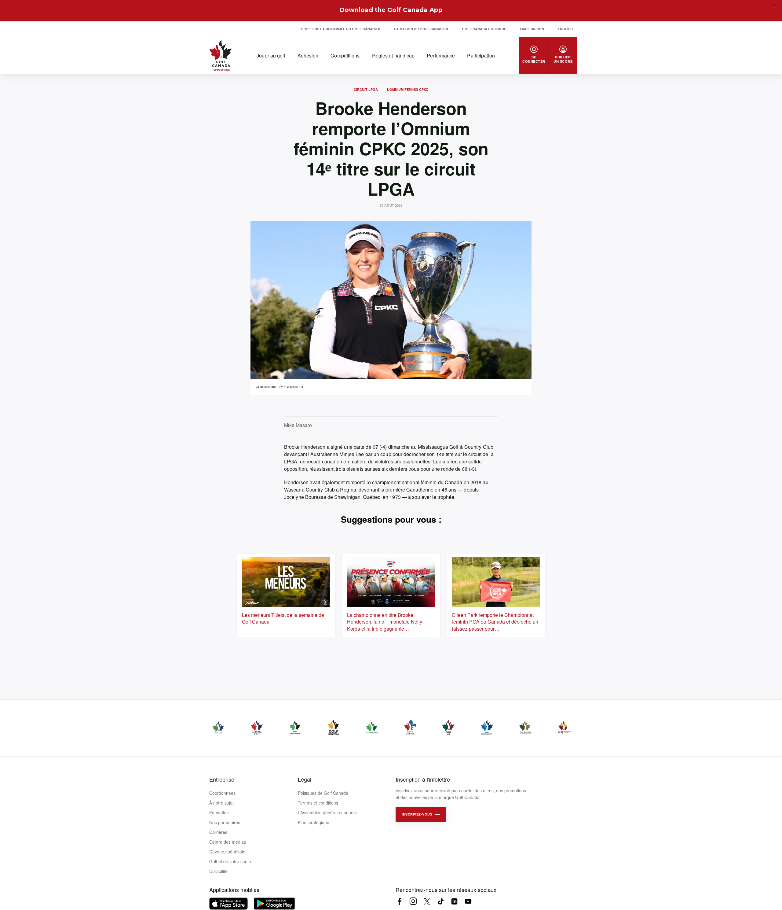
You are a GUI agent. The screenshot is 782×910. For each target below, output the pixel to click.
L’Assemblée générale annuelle (328, 812)
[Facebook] (399, 901)
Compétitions (345, 55)
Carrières (218, 832)
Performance (441, 55)
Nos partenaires (224, 822)
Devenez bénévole (227, 852)
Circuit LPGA (366, 89)
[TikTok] (440, 901)
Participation (481, 55)
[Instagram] (413, 901)
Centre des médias (227, 842)
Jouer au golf (271, 55)
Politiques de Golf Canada (323, 793)
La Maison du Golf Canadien (421, 29)
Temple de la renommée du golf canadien (340, 29)
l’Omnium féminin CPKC (407, 89)
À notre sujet (221, 803)
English (565, 29)
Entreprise (221, 779)
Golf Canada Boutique (484, 29)
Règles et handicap (393, 55)
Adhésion (308, 55)
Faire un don (532, 29)
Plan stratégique (313, 822)
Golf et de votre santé (230, 861)
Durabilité (218, 871)
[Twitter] (427, 901)
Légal (304, 779)
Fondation (219, 812)
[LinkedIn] (454, 901)
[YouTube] (468, 901)
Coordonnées (222, 793)
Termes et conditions (318, 803)
